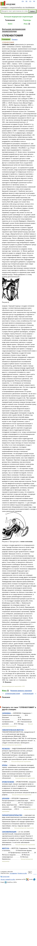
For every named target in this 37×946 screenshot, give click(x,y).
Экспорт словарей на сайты (8, 879)
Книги (10, 24)
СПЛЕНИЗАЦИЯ (28, 693)
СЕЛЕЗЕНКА (6, 713)
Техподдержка (13, 873)
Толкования (10, 20)
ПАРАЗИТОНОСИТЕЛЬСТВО (12, 815)
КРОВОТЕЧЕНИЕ (8, 782)
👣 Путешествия (5, 876)
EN (23, 1)
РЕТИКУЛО (6, 748)
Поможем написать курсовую (21, 690)
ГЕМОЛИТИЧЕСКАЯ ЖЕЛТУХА (13, 730)
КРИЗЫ (4, 765)
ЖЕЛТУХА (5, 848)
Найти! (32, 11)
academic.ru (8, 3)
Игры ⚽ (27, 24)
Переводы (27, 20)
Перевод (14, 39)
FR (34, 1)
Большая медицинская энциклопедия (18, 17)
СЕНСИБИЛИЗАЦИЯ (9, 832)
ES (30, 1)
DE (26, 1)
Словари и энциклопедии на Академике (18, 8)
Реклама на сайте (22, 873)
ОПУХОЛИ (5, 798)
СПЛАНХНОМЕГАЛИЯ (12, 693)
